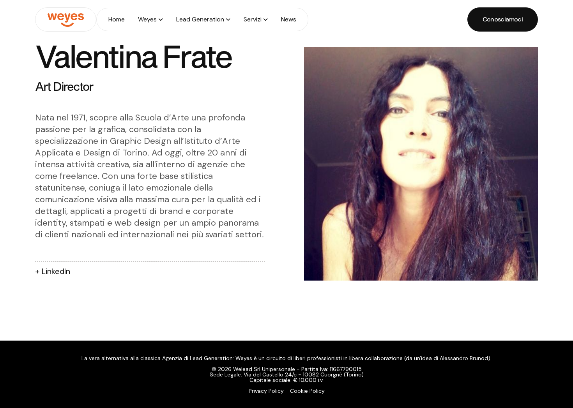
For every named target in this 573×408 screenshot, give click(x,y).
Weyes (147, 19)
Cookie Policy (307, 390)
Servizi (253, 19)
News (288, 19)
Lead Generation (200, 19)
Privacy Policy (266, 390)
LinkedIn (56, 271)
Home (116, 19)
